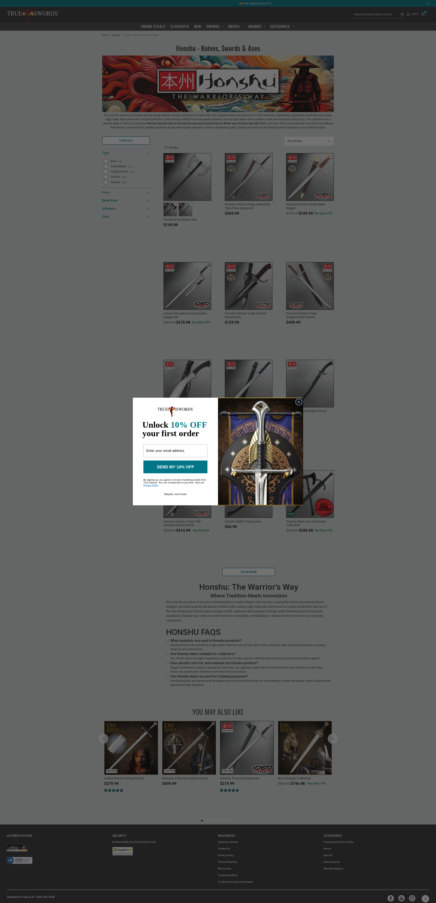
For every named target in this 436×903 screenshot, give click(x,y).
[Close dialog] (299, 402)
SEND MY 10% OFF (175, 467)
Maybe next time (175, 494)
